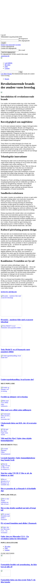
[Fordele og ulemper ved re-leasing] (6, 393)
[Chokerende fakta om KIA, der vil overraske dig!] (6, 419)
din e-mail (22, 50)
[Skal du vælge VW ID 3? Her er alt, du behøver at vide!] (6, 469)
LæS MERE (8, 63)
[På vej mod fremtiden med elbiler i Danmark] (6, 519)
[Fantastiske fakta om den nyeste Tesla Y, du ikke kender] (6, 576)
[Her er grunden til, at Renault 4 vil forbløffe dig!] (6, 485)
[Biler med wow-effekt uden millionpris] (6, 406)
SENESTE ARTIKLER (9, 292)
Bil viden (7, 65)
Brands (9, 74)
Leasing (7, 68)
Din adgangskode (24, 41)
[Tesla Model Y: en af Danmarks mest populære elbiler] (11, 346)
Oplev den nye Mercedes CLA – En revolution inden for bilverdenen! (15, 537)
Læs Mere (4, 74)
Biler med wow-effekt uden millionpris (16, 410)
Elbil (6, 66)
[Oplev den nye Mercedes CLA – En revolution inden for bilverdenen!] (6, 532)
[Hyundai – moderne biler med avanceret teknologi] (11, 316)
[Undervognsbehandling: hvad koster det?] (11, 375)
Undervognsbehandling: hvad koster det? (17, 379)
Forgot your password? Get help (11, 45)
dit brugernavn (23, 38)
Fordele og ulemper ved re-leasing (14, 397)
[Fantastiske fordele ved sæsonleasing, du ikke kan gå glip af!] (6, 561)
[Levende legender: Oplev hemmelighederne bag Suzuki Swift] (6, 454)
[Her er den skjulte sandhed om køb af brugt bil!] (6, 504)
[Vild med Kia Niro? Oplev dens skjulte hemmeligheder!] (6, 434)
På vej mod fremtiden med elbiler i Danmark (19, 523)
